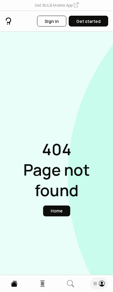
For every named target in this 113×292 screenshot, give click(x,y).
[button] (57, 5)
